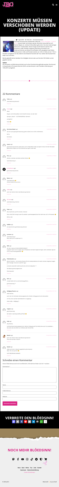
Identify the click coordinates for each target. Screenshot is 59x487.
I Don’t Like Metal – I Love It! (48, 41)
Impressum (23, 470)
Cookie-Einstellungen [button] (29, 472)
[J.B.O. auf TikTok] (32, 459)
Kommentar (6, 366)
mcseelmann (10, 168)
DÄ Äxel (9, 199)
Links (35, 467)
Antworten (9, 103)
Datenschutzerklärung (33, 470)
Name (4, 384)
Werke (27, 467)
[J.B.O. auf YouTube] (22, 459)
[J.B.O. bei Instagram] (27, 459)
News (19, 467)
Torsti (8, 109)
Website (5, 396)
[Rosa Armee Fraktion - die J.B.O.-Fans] (41, 459)
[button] (56, 4)
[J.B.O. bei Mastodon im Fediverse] (13, 459)
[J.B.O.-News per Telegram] (36, 459)
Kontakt (39, 467)
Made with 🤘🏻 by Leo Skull (50, 482)
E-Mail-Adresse (7, 390)
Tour (16, 43)
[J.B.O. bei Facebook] (18, 459)
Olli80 (8, 189)
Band (23, 467)
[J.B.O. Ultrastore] (45, 459)
